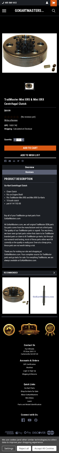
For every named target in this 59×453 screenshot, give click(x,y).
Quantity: (8, 139)
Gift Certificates (29, 364)
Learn (29, 401)
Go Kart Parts (29, 388)
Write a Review (11, 120)
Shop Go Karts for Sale (29, 391)
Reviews (29, 172)
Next (55, 273)
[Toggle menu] (4, 11)
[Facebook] (5, 161)
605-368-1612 (10, 3)
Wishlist (29, 368)
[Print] (14, 161)
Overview (29, 167)
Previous (51, 273)
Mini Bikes (29, 398)
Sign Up (33, 371)
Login (25, 371)
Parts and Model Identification (29, 405)
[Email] (10, 161)
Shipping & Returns (29, 374)
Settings (8, 448)
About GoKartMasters (29, 395)
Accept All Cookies (44, 448)
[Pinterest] (22, 161)
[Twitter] (18, 161)
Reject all (24, 448)
